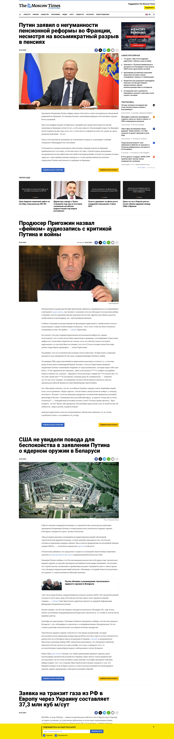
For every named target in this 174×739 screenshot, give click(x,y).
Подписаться (87, 381)
